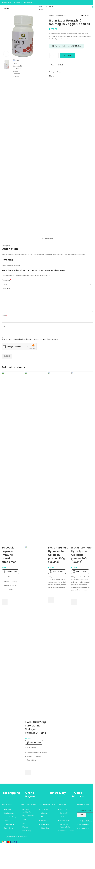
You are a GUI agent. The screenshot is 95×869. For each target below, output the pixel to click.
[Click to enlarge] (6, 53)
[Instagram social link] (91, 2)
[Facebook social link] (89, 2)
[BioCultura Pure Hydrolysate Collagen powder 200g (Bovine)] (59, 459)
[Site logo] (47, 8)
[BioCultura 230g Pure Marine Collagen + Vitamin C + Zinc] (36, 459)
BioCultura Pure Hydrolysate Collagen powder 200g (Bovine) (58, 555)
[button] (5, 602)
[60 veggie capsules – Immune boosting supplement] (13, 459)
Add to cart (67, 55)
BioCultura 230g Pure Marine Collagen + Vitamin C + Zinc (35, 727)
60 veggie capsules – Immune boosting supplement (9, 555)
